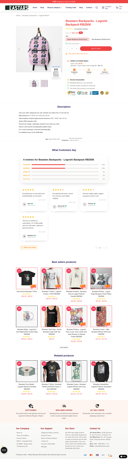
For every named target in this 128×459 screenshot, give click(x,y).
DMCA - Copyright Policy (24, 441)
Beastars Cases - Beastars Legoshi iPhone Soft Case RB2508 (76, 386)
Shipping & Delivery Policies (50, 432)
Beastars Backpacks (75, 138)
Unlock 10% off (4, 450)
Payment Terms (46, 435)
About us (19, 432)
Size (67, 36)
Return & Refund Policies (49, 438)
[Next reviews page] (106, 248)
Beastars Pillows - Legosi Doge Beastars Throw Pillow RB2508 (101, 294)
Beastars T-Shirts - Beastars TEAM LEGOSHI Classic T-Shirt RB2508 (52, 386)
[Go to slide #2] (44, 83)
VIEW (27, 287)
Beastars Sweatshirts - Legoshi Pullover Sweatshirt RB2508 (101, 386)
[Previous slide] (19, 49)
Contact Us (44, 441)
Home (18, 15)
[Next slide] (59, 49)
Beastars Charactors (29, 15)
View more (64, 347)
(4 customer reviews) (81, 29)
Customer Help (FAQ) (48, 444)
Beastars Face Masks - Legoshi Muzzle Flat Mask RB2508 (27, 386)
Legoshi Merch (44, 15)
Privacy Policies (21, 438)
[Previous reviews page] (96, 248)
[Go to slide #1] (34, 83)
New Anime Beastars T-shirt (27, 291)
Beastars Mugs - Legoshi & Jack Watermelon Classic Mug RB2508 (27, 332)
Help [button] (124, 456)
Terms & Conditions (23, 435)
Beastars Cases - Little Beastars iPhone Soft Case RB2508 (101, 332)
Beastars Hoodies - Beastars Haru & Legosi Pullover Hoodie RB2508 (76, 294)
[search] (97, 8)
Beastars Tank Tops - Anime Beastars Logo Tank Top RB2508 (52, 332)
